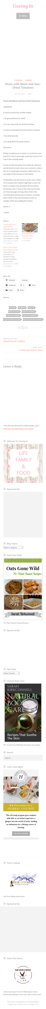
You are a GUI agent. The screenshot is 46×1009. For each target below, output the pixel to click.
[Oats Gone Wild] (23, 589)
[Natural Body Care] (23, 712)
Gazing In (23, 6)
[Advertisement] (23, 49)
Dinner (28, 80)
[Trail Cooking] (23, 879)
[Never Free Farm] (23, 975)
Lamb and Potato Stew (31, 349)
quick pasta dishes (33, 319)
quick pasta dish (12, 319)
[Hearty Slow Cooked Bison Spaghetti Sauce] (12, 256)
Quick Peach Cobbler (14, 340)
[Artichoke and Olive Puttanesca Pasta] (30, 227)
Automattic (32, 1004)
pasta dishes (29, 312)
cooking (18, 80)
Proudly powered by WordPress (23, 1002)
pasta (31, 308)
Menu (24, 16)
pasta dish (14, 312)
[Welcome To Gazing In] (23, 463)
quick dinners (30, 315)
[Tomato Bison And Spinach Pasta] (12, 233)
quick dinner (13, 315)
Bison (12, 308)
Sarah (30, 94)
